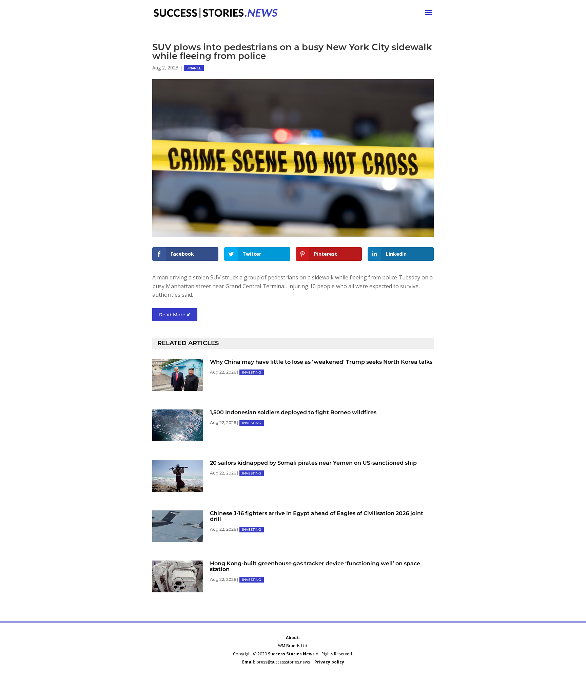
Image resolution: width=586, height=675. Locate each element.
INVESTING (251, 372)
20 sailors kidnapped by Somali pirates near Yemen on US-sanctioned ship (313, 463)
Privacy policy (329, 662)
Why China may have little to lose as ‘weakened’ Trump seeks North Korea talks (321, 362)
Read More (172, 315)
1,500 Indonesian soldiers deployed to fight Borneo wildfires (293, 412)
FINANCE (194, 68)
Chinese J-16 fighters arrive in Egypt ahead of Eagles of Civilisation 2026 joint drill (316, 516)
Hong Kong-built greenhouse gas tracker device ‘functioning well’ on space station (315, 566)
